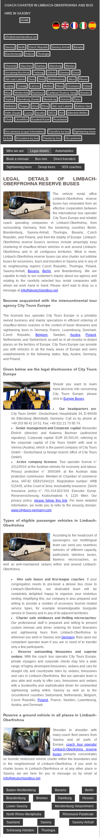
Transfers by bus (59, 131)
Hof (61, 112)
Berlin (21, 47)
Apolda (40, 112)
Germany (67, 637)
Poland (29, 53)
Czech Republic (38, 47)
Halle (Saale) (13, 112)
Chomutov (73, 85)
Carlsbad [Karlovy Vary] (62, 92)
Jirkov (71, 79)
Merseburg (50, 99)
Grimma (64, 72)
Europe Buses (73, 399)
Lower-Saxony (16, 806)
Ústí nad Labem (15, 79)
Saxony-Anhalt (61, 47)
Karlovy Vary (83, 106)
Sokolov (65, 99)
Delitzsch (10, 106)
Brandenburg (13, 53)
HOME (25, 20)
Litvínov (35, 85)
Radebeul (38, 92)
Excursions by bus (27, 138)
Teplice (9, 99)
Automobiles (64, 151)
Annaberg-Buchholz (17, 72)
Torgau (24, 106)
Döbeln (51, 72)
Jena (35, 106)
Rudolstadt (60, 119)
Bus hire (41, 159)
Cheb (8, 119)
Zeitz (41, 79)
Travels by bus (52, 138)
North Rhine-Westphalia (23, 814)
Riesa (59, 85)
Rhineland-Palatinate (78, 814)
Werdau (70, 65)
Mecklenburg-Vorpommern (74, 806)
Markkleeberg (56, 79)
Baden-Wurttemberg (21, 790)
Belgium (41, 335)
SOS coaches (71, 167)
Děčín (52, 112)
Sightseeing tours (19, 167)
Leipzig (9, 85)
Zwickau (41, 65)
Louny (28, 112)
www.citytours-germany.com (31, 510)
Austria (75, 335)
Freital (87, 85)
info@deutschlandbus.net (21, 36)
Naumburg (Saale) (28, 99)
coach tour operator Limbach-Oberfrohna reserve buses (75, 749)
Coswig (22, 85)
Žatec (77, 99)
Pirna (45, 106)
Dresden (85, 92)
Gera (32, 79)
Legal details (39, 151)
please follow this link (50, 500)
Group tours (46, 167)
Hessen (88, 798)
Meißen (48, 85)
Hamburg (65, 798)
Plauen (83, 79)
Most (8, 92)
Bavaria (78, 47)
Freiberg (38, 72)
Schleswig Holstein (20, 830)
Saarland (13, 822)
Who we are (15, 151)
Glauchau (26, 65)
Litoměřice (21, 119)
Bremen (42, 798)
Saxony (9, 47)
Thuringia (43, 53)
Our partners (73, 138)
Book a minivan (17, 159)
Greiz (76, 72)
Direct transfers (64, 159)
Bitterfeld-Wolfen (77, 112)
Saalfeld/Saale (41, 119)
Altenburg (56, 65)
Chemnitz (11, 65)
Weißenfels (21, 92)
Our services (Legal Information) (24, 131)
